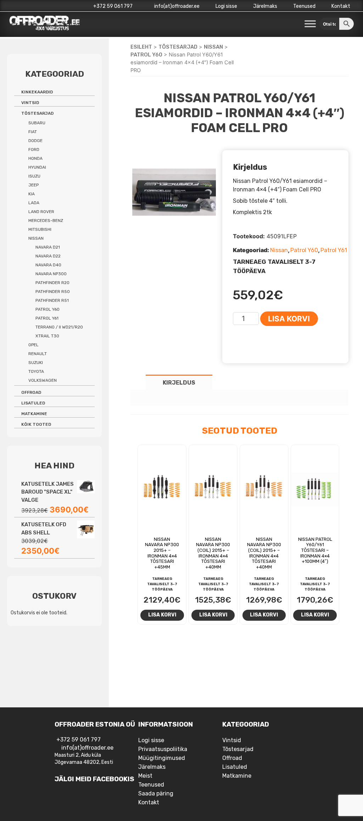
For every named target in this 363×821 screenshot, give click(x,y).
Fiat (32, 131)
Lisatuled (33, 403)
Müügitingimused (161, 758)
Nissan (213, 47)
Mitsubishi (39, 229)
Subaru (36, 122)
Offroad (31, 392)
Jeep (33, 185)
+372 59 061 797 (113, 6)
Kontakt (340, 6)
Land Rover (41, 211)
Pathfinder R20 (52, 282)
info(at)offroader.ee (176, 6)
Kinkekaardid (37, 91)
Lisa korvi (289, 318)
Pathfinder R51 (52, 300)
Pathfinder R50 (52, 291)
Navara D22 (48, 256)
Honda (35, 158)
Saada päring (155, 793)
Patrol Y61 (333, 250)
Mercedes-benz (45, 220)
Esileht (141, 47)
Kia (31, 193)
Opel (33, 344)
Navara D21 (47, 247)
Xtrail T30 (47, 335)
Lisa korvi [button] (162, 615)
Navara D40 (48, 264)
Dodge (35, 140)
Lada (33, 202)
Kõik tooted (36, 424)
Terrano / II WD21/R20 (59, 327)
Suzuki (35, 362)
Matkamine (34, 413)
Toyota (36, 371)
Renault (37, 353)
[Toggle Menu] (310, 24)
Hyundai (37, 167)
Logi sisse (226, 6)
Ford (33, 149)
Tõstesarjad (177, 47)
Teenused (304, 6)
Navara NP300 (51, 273)
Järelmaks (265, 6)
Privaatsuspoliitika (162, 749)
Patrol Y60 (146, 54)
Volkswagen (42, 380)
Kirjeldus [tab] (179, 382)
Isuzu (34, 176)
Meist (145, 775)
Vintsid (30, 102)
